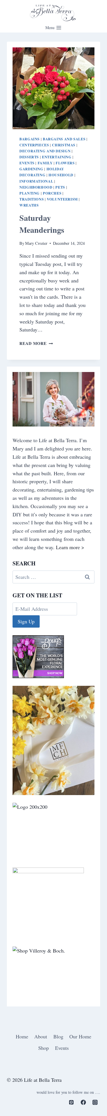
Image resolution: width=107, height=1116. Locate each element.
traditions (31, 199)
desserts (29, 156)
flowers (65, 162)
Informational (36, 181)
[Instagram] (95, 1102)
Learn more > (70, 547)
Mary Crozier (36, 243)
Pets (60, 187)
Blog (58, 1036)
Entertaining (57, 156)
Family (45, 162)
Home (22, 1036)
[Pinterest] (71, 1102)
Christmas (63, 144)
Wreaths (29, 205)
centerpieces (34, 144)
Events (27, 162)
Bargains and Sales (64, 138)
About (40, 1036)
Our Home (80, 1036)
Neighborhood (36, 187)
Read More (36, 343)
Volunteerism (62, 199)
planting (29, 193)
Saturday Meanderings (41, 224)
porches (52, 193)
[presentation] (53, 88)
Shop (43, 1047)
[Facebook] (83, 1102)
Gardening (31, 168)
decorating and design (44, 150)
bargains (29, 138)
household (61, 174)
